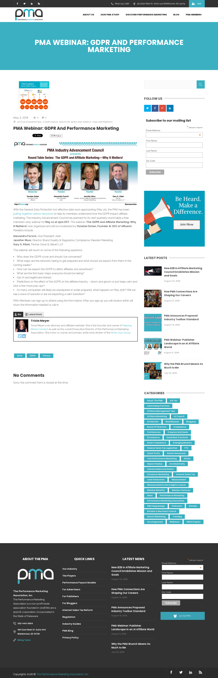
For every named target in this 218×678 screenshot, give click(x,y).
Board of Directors (156, 427)
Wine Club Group (121, 332)
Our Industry (69, 568)
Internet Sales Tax (185, 474)
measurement (179, 479)
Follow (58, 136)
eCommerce (153, 437)
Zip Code (150, 160)
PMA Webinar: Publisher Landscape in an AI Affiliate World (181, 343)
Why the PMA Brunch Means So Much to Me (183, 365)
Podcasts (177, 506)
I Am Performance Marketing (162, 458)
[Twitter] (20, 336)
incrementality (177, 463)
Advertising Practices (158, 405)
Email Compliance (156, 442)
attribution (152, 421)
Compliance (50, 122)
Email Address (173, 130)
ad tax (173, 400)
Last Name (151, 150)
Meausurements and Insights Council (166, 485)
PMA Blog (67, 630)
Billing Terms (24, 640)
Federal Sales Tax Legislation (162, 448)
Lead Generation (156, 479)
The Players (69, 575)
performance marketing (172, 495)
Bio (19, 314)
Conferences (154, 432)
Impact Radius (154, 463)
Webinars (175, 521)
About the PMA (155, 400)
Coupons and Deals (178, 432)
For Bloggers (69, 603)
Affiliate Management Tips (161, 411)
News (150, 495)
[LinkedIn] (24, 336)
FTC (186, 448)
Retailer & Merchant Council (161, 511)
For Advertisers (71, 589)
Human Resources (176, 453)
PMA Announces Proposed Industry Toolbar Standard (181, 317)
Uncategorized (155, 521)
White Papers (193, 521)
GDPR (32, 355)
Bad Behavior (172, 421)
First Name (151, 140)
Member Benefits (156, 490)
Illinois (187, 458)
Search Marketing (156, 516)
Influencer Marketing (158, 474)
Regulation (68, 617)
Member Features (181, 490)
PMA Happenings (103, 122)
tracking (177, 516)
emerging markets (182, 442)
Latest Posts (35, 314)
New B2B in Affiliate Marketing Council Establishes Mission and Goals (183, 272)
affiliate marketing (29, 122)
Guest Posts (153, 453)
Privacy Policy (70, 637)
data (19, 355)
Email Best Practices (177, 437)
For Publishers (70, 596)
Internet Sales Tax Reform (77, 610)
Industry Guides (71, 623)
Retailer (193, 506)
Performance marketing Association (165, 500)
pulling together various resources (33, 213)
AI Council (179, 416)
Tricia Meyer (40, 321)
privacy (46, 355)
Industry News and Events (75, 122)
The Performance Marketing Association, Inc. (62, 674)
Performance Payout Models (79, 582)
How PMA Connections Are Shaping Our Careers (180, 293)
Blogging (191, 421)
